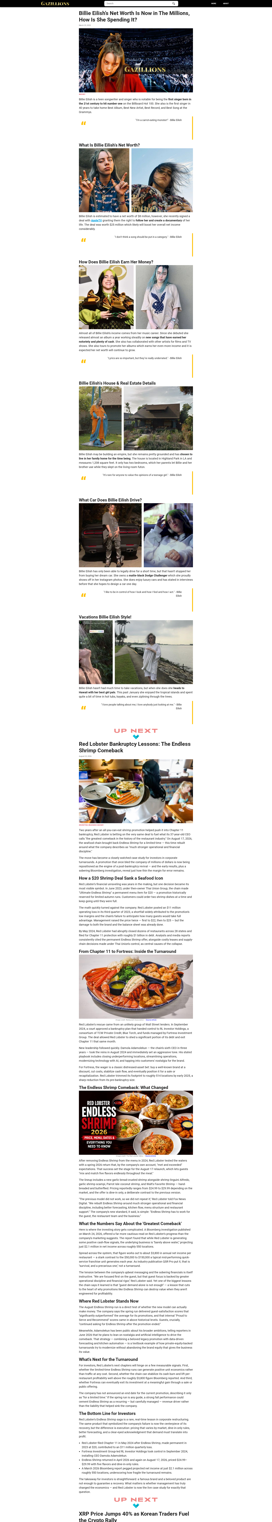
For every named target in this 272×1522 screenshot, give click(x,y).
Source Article (151, 1020)
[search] (141, 3)
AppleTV (96, 220)
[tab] (214, 3)
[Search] (173, 3)
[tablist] (204, 3)
